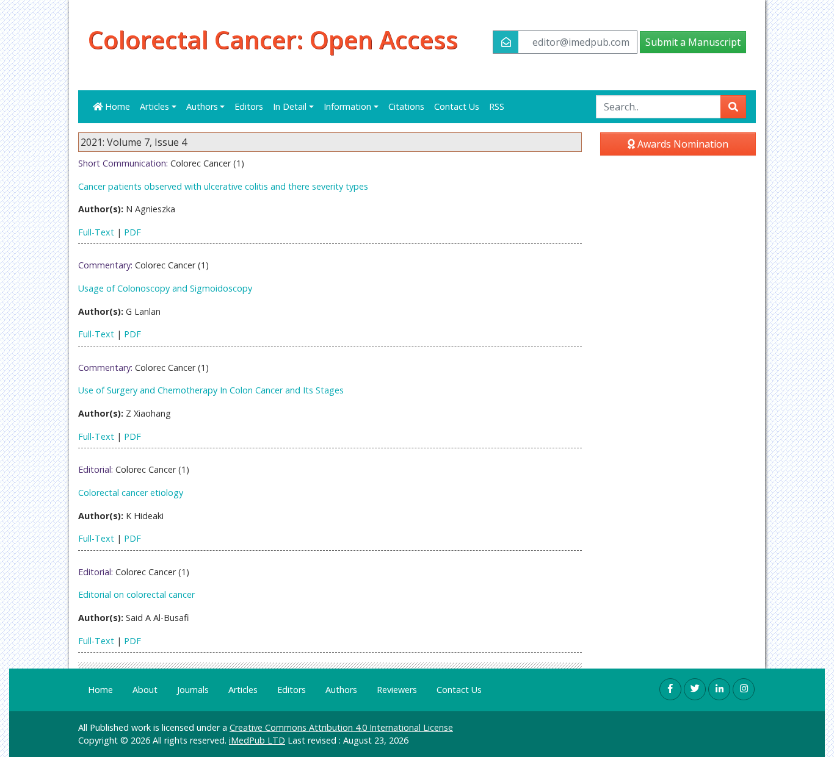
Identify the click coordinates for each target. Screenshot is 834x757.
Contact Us (456, 106)
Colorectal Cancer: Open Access (273, 39)
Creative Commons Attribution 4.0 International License (341, 727)
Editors (248, 106)
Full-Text (96, 232)
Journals (193, 689)
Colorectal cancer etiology (130, 492)
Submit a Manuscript (693, 42)
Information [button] (347, 106)
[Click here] (670, 689)
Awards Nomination (681, 144)
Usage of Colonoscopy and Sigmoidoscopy (165, 288)
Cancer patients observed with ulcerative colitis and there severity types (223, 186)
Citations (406, 106)
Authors (341, 689)
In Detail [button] (289, 106)
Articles (243, 689)
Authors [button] (202, 106)
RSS (496, 106)
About (145, 689)
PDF (132, 232)
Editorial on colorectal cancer (136, 594)
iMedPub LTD (257, 740)
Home (116, 106)
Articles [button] (154, 106)
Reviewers (397, 689)
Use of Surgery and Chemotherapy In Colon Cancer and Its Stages (211, 390)
